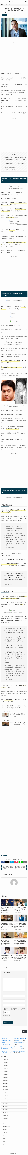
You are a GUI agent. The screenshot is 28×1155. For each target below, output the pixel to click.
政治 (4, 1138)
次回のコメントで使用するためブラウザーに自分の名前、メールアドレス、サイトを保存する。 (14, 1009)
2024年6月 (5, 1106)
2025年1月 (5, 1086)
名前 (4, 993)
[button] (3, 862)
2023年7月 (5, 1118)
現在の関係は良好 (11, 167)
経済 (4, 1144)
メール (4, 998)
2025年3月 (5, 1080)
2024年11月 (5, 1092)
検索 (24, 1031)
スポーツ (5, 1132)
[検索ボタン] (26, 2)
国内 (4, 1135)
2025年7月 (5, 1068)
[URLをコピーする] (25, 862)
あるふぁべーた (18, 1040)
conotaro (14, 888)
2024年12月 (5, 1089)
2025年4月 (5, 1077)
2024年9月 (5, 1098)
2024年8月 (5, 1101)
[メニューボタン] (2, 2)
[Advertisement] (14, 57)
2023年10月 (5, 1115)
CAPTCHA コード (6, 1015)
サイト (4, 1003)
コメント (5, 977)
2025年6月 (5, 1071)
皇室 (4, 1141)
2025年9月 (5, 1062)
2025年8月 (5, 1065)
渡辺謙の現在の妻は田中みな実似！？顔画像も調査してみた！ (17, 723)
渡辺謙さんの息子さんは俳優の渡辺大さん (15, 157)
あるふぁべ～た (14, 2)
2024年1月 (5, 1112)
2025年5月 (5, 1074)
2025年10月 (5, 1059)
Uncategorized (6, 1126)
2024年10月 (5, 1095)
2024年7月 (5, 1103)
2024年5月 (5, 1109)
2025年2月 (5, 1083)
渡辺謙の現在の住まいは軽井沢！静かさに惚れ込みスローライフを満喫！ (17, 715)
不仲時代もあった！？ (12, 169)
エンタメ (5, 855)
